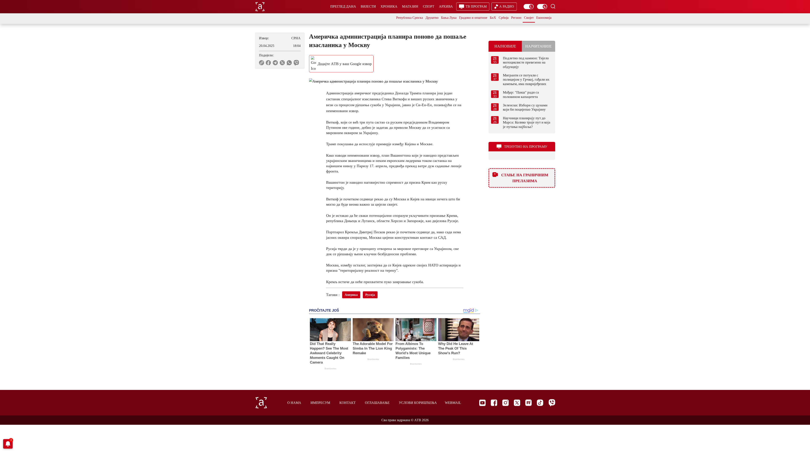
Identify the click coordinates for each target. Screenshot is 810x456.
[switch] (529, 6)
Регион (516, 17)
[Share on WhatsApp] (289, 62)
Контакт (347, 402)
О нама (294, 402)
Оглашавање (377, 402)
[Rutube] (528, 402)
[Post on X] (282, 62)
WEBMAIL (453, 402)
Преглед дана (343, 6)
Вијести (368, 6)
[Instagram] (505, 402)
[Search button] (553, 6)
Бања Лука (448, 17)
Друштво (432, 17)
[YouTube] (482, 403)
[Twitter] (517, 402)
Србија (504, 17)
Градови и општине (473, 17)
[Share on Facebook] (268, 62)
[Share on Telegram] (275, 62)
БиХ (493, 17)
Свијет (529, 17)
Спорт (428, 6)
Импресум (320, 402)
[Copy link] (261, 62)
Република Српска (409, 17)
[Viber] (551, 402)
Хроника (389, 6)
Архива (446, 6)
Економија (543, 17)
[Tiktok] (540, 402)
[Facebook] (494, 402)
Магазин (410, 6)
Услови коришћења (418, 402)
